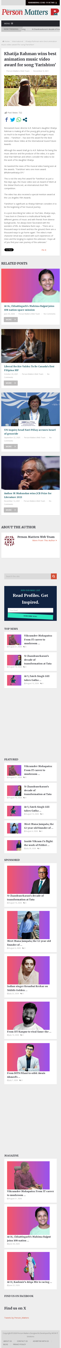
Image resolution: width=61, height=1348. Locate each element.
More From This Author (43, 540)
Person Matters (23, 1333)
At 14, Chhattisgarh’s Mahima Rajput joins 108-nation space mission (29, 308)
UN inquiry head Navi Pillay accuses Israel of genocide (30, 431)
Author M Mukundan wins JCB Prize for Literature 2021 (27, 495)
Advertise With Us (41, 1341)
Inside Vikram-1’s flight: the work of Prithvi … (38, 843)
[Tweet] (12, 119)
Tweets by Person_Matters (16, 1317)
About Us (7, 1341)
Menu (7, 23)
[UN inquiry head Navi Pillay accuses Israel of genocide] (30, 409)
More (9, 319)
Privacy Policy (19, 1344)
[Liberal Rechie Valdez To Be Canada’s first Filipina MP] (30, 346)
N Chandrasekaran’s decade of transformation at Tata (37, 660)
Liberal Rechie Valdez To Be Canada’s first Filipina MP (29, 368)
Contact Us (22, 1341)
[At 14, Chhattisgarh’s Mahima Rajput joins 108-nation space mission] (30, 286)
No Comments (49, 314)
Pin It (44, 250)
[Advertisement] (30, 724)
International (17, 41)
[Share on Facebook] (6, 119)
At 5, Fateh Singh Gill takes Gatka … (37, 678)
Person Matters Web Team (18, 71)
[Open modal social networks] (24, 119)
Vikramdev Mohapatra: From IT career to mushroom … (38, 639)
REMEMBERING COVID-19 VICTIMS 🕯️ (42, 2)
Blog (5, 1344)
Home (7, 41)
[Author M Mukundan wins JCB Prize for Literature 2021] (30, 473)
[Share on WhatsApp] (18, 119)
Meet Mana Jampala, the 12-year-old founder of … (39, 826)
